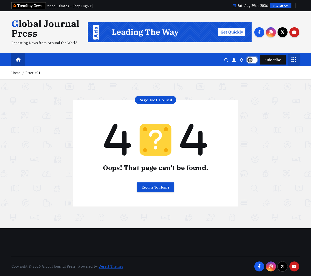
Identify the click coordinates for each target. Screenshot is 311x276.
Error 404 (32, 72)
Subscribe (273, 59)
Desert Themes (111, 266)
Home (16, 72)
